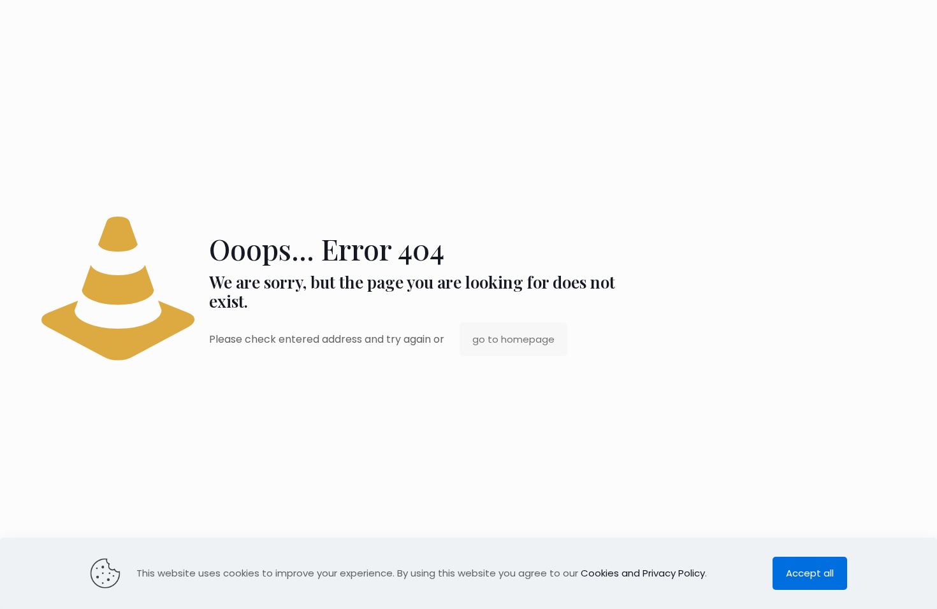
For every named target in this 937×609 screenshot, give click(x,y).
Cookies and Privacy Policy (643, 573)
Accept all (810, 573)
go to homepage (513, 339)
